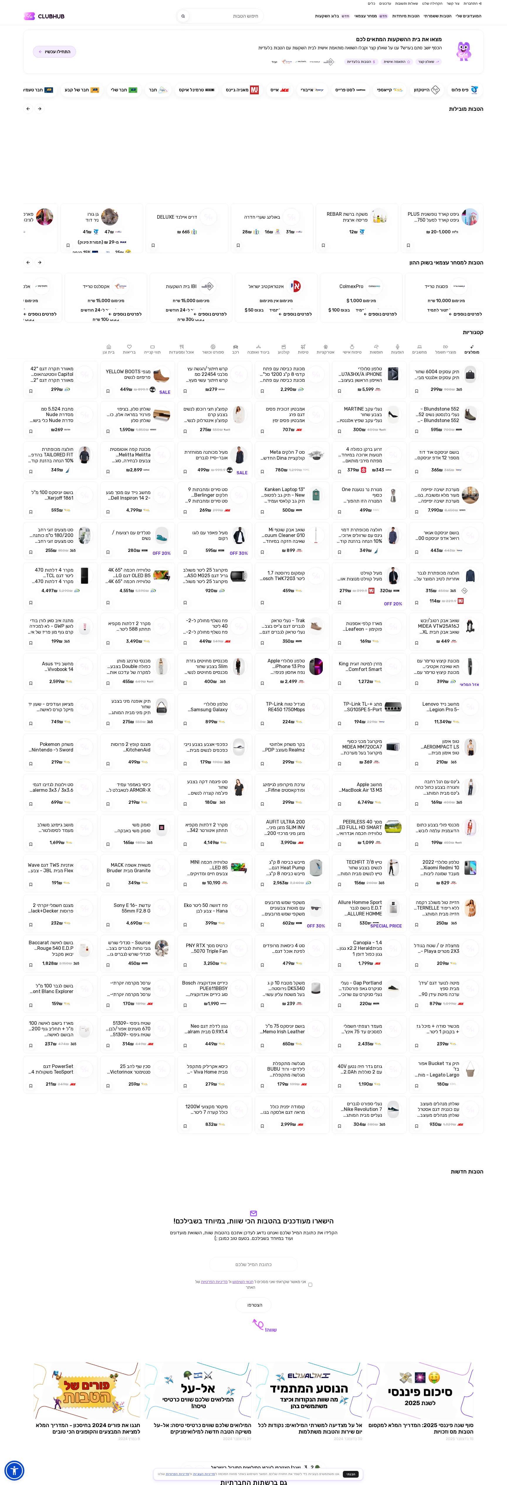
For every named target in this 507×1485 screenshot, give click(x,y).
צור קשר (453, 3)
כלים (371, 3)
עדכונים (385, 3)
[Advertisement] (253, 159)
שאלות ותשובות (406, 3)
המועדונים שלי (468, 16)
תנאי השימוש (243, 1402)
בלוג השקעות (332, 16)
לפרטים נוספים (468, 314)
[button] (446, 297)
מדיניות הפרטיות (214, 1402)
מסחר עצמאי (370, 16)
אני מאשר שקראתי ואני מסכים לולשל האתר (250, 1405)
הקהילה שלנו (432, 3)
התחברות (471, 3)
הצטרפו (254, 1426)
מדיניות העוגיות (204, 1474)
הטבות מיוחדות (406, 16)
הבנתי (351, 1474)
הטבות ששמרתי (438, 16)
